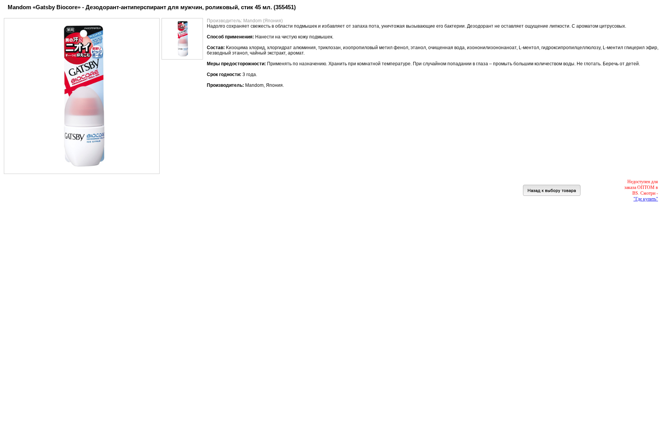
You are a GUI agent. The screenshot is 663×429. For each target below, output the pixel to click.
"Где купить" (645, 199)
